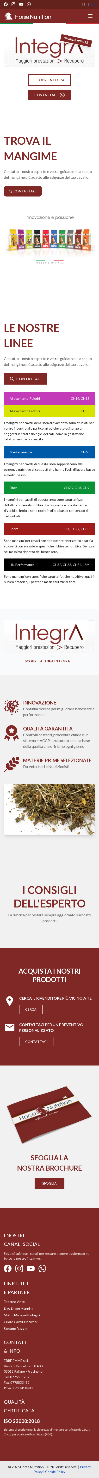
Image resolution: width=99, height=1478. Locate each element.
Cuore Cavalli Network (20, 1322)
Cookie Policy (55, 1472)
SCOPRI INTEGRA (49, 80)
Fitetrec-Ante (14, 1302)
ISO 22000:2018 (22, 1421)
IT (84, 4)
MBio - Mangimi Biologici (22, 1315)
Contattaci (36, 1042)
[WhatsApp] (29, 4)
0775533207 (19, 1377)
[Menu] (90, 16)
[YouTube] (21, 4)
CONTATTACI (46, 95)
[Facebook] (6, 4)
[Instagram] (13, 4)
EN (93, 4)
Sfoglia (49, 1183)
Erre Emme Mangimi (18, 1308)
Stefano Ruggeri (16, 1328)
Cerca (31, 1009)
